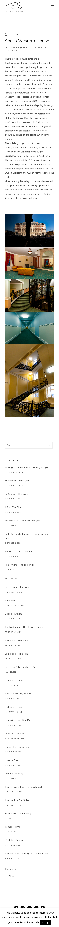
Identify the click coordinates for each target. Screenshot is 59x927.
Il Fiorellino (10, 600)
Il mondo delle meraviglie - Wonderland (26, 853)
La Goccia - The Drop (16, 493)
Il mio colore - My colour (18, 693)
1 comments (38, 47)
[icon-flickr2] (37, 908)
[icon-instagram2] (43, 908)
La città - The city (14, 733)
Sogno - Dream (13, 613)
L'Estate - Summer (15, 840)
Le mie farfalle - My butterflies (21, 667)
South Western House (27, 40)
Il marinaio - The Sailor (17, 800)
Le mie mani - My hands (18, 587)
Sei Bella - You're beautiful (19, 551)
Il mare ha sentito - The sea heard (23, 786)
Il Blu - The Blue (13, 507)
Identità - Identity (14, 773)
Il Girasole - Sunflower (17, 640)
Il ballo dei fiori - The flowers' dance (24, 627)
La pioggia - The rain (16, 653)
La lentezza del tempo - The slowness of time (27, 536)
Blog (14, 50)
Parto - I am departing (17, 746)
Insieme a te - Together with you (22, 520)
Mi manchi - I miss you (17, 480)
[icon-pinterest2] (30, 908)
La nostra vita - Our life (17, 720)
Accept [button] (45, 922)
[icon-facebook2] (17, 908)
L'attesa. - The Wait (15, 680)
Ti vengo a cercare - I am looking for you (27, 467)
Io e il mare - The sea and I (19, 564)
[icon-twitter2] (23, 908)
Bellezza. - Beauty (14, 707)
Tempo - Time (12, 826)
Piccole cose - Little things (19, 813)
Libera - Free (12, 760)
